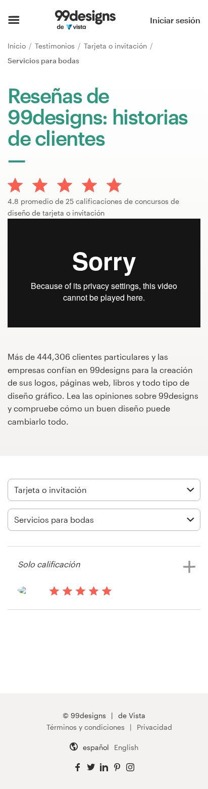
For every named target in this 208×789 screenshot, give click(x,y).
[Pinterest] (117, 767)
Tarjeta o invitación (116, 45)
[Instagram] (130, 767)
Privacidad (154, 727)
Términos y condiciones (85, 727)
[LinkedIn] (104, 767)
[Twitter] (91, 767)
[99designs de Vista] (85, 20)
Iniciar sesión (175, 20)
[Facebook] (78, 767)
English (126, 747)
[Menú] (14, 20)
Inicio (18, 45)
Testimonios (56, 45)
